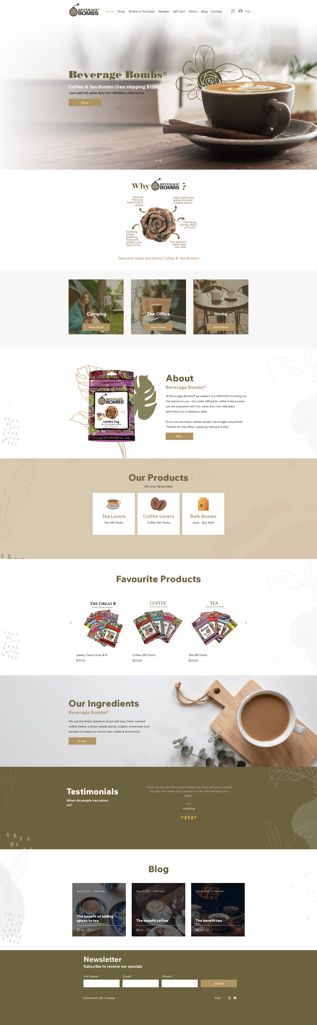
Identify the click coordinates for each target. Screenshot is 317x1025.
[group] (158, 630)
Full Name (91, 976)
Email (126, 976)
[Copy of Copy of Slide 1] (160, 160)
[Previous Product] (71, 623)
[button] (233, 11)
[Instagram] (229, 998)
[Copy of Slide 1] (156, 160)
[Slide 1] (185, 818)
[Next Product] (246, 623)
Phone (166, 976)
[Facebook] (235, 998)
